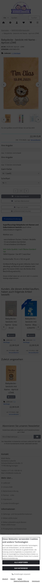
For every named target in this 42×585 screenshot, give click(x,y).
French (12, 579)
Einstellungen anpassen (22, 574)
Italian (20, 579)
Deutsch (5, 579)
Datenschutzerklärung (21, 581)
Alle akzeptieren (21, 562)
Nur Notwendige (21, 568)
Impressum (36, 581)
